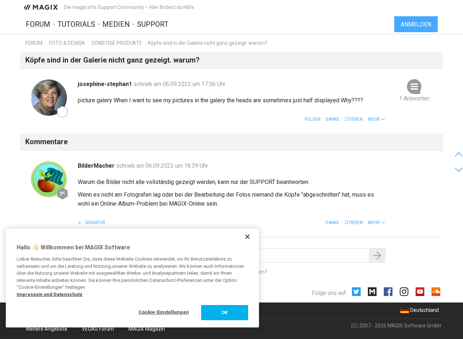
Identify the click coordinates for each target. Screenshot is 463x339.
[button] (376, 119)
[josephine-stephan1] (49, 98)
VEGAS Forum (98, 329)
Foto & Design (67, 43)
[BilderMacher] (49, 179)
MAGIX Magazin (146, 329)
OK (224, 312)
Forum (38, 24)
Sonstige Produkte (117, 43)
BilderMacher (97, 165)
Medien (116, 24)
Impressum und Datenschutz (49, 294)
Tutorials (76, 24)
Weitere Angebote (46, 329)
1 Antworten (414, 98)
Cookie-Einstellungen (164, 312)
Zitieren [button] (353, 119)
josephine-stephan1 (105, 84)
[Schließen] (247, 237)
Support (153, 24)
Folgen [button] (312, 119)
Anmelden (416, 24)
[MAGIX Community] (41, 7)
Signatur (94, 222)
